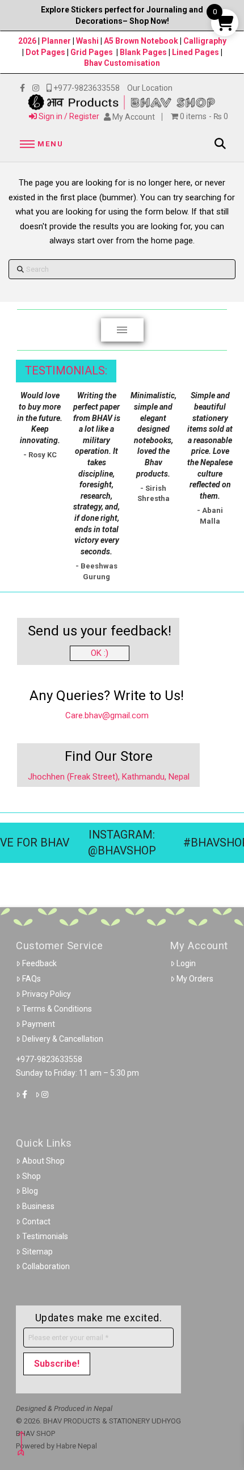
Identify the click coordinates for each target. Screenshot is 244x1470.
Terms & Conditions (57, 1008)
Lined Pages (196, 52)
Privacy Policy (46, 994)
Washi (87, 40)
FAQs (31, 978)
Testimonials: (66, 370)
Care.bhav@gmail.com (107, 715)
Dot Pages (45, 52)
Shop (31, 1176)
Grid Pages (91, 52)
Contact (36, 1221)
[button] (39, 144)
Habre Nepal (76, 1446)
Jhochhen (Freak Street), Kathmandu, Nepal (109, 777)
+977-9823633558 (49, 1059)
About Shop (43, 1160)
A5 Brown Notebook (142, 40)
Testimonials (45, 1236)
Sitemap (37, 1251)
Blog (30, 1190)
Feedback (39, 963)
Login (186, 963)
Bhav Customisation (122, 63)
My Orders (194, 978)
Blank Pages (143, 52)
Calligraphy (204, 40)
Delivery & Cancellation (62, 1038)
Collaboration (46, 1266)
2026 (27, 40)
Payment (38, 1024)
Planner (56, 40)
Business (38, 1206)
